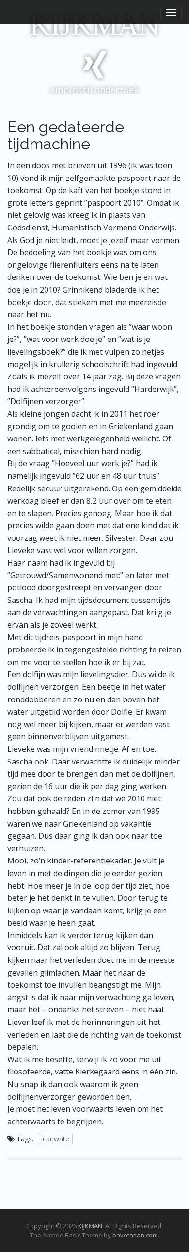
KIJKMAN (94, 25)
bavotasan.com (135, 1235)
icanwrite (55, 1138)
